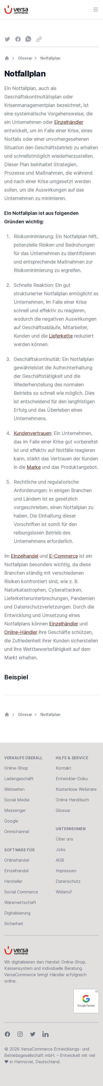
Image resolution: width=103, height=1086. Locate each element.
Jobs (60, 849)
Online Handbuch (72, 799)
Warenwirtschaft (20, 902)
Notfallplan (50, 58)
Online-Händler (20, 632)
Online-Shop (16, 768)
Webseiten (14, 789)
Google (11, 821)
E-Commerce (63, 556)
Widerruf (64, 891)
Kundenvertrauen (32, 433)
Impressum (66, 870)
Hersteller (13, 881)
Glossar (25, 58)
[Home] (7, 58)
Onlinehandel (16, 860)
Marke (34, 467)
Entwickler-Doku (72, 778)
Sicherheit (13, 923)
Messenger (15, 810)
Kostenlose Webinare (76, 789)
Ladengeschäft (19, 778)
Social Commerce (21, 891)
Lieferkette (61, 336)
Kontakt (63, 768)
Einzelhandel (24, 556)
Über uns (64, 839)
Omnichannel (16, 831)
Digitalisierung (17, 913)
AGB (60, 860)
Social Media (16, 799)
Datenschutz (68, 881)
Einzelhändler (68, 122)
